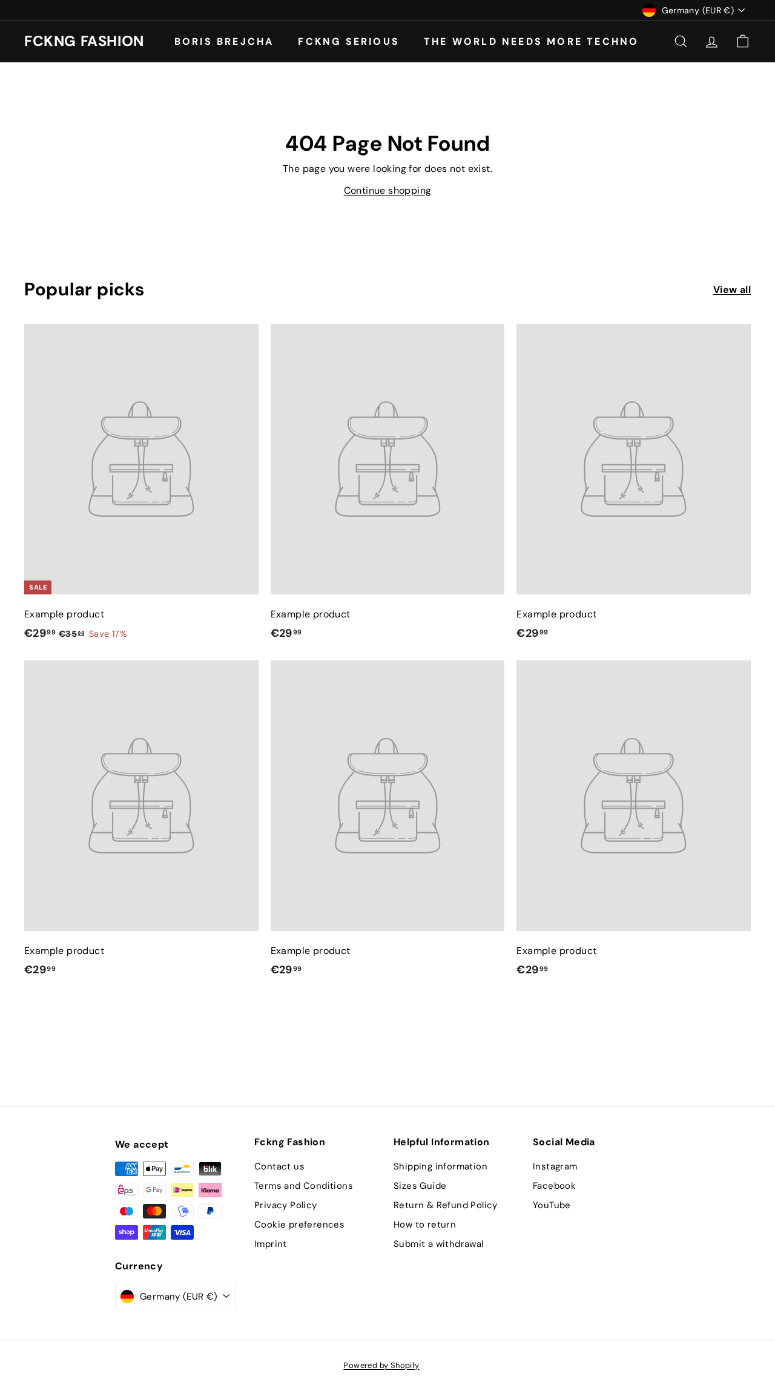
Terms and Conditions (303, 1186)
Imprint (270, 1244)
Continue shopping (388, 190)
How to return (425, 1224)
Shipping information (440, 1166)
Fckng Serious (349, 41)
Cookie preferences (299, 1224)
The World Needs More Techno (531, 41)
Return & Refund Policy (446, 1205)
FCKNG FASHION (84, 41)
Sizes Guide (420, 1186)
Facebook (554, 1186)
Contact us (279, 1166)
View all (732, 289)
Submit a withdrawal (439, 1244)
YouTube (552, 1205)
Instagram (555, 1166)
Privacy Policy (285, 1205)
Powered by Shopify (381, 1365)
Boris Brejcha (224, 41)
